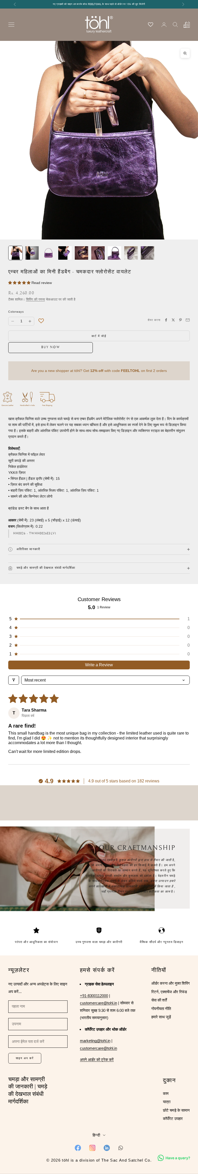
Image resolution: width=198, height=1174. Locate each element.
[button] (19, 283)
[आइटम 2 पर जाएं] (32, 253)
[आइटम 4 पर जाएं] (65, 253)
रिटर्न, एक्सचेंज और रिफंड (169, 992)
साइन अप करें (25, 1058)
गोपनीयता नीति (161, 1008)
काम (166, 1093)
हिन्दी (96, 1135)
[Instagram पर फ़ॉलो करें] (92, 1148)
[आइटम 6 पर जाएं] (98, 253)
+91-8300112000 (94, 995)
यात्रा (166, 1102)
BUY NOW (50, 347)
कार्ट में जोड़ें (99, 336)
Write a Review (99, 665)
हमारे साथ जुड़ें (161, 1017)
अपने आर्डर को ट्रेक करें (97, 1059)
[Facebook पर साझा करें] (166, 320)
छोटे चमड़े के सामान (176, 1110)
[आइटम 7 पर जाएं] (114, 253)
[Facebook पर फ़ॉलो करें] (78, 1148)
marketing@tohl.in (95, 1040)
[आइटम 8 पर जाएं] (131, 253)
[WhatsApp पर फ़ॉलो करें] (120, 1147)
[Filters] (13, 680)
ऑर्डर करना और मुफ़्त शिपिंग (170, 983)
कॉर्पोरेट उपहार (173, 1118)
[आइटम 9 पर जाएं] (147, 253)
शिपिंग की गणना (35, 299)
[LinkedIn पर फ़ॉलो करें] (107, 1148)
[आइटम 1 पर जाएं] (15, 253)
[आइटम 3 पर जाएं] (48, 253)
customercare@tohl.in (98, 1003)
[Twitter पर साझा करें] (173, 320)
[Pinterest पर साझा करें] (180, 320)
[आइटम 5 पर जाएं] (81, 253)
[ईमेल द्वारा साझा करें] (188, 320)
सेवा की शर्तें (159, 1000)
